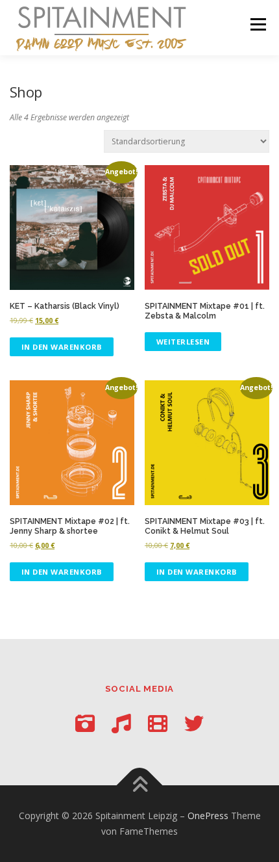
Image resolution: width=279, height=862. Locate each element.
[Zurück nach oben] (140, 786)
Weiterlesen (183, 341)
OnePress (208, 815)
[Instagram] (85, 723)
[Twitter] (194, 723)
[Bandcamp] (121, 723)
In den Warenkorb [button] (62, 347)
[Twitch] (157, 723)
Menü (257, 24)
